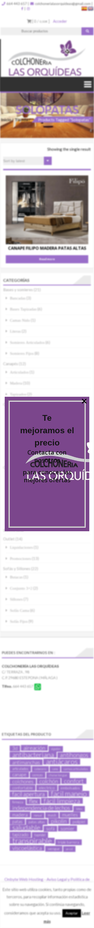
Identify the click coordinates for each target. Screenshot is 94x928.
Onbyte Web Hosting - (25, 879)
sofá (50, 828)
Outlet (9, 538)
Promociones (20, 558)
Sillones (16, 599)
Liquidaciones (21, 547)
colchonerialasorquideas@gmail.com (62, 4)
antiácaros (62, 762)
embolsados (70, 788)
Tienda (21, 119)
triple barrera (68, 842)
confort (74, 781)
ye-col (69, 849)
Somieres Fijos (22, 353)
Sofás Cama (19, 610)
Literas (15, 331)
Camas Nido (20, 320)
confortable (22, 787)
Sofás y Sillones (16, 568)
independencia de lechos (41, 808)
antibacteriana (33, 755)
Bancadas (18, 298)
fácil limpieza (62, 801)
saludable (26, 828)
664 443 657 (16, 4)
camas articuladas (76, 769)
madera (20, 814)
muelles (70, 814)
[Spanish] (84, 8)
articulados (20, 769)
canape (19, 774)
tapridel (39, 835)
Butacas (16, 577)
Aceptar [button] (72, 913)
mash (52, 815)
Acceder (60, 21)
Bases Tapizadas (23, 309)
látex (79, 809)
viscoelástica (27, 848)
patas (17, 821)
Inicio (6, 119)
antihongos (74, 755)
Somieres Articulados (27, 342)
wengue (54, 848)
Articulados (19, 372)
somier (67, 828)
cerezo (37, 775)
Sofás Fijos (19, 621)
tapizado (20, 834)
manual (38, 815)
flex (33, 801)
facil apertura (28, 794)
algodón (55, 748)
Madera (16, 383)
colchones (22, 781)
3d (14, 748)
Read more (47, 259)
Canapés (10, 363)
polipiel (79, 821)
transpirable (32, 841)
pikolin (59, 821)
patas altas (36, 822)
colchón (48, 781)
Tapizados (18, 394)
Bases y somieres (18, 289)
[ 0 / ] (40, 21)
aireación (34, 748)
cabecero (40, 769)
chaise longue (58, 775)
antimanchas (26, 762)
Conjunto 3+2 (21, 588)
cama (55, 769)
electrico (47, 787)
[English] (90, 8)
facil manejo (69, 794)
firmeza (17, 802)
